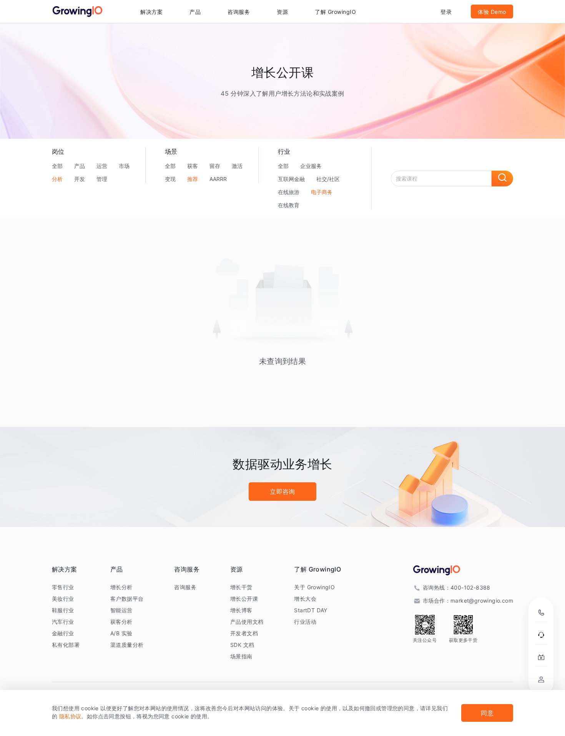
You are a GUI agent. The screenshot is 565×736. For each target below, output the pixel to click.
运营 (101, 166)
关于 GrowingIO (314, 587)
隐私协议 (70, 716)
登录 (446, 11)
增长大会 (305, 598)
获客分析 (121, 621)
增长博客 (241, 610)
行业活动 (305, 621)
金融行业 (63, 633)
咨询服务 (239, 11)
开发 (79, 179)
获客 (192, 166)
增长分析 (121, 587)
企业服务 (311, 166)
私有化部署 (66, 644)
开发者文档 (244, 633)
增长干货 (241, 587)
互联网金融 (291, 179)
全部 (57, 166)
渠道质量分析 (126, 644)
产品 (79, 166)
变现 (170, 179)
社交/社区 (328, 179)
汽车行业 (63, 621)
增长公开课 (244, 598)
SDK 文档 (242, 644)
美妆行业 (63, 598)
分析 (57, 179)
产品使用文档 (246, 621)
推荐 (192, 179)
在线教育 (288, 205)
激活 (237, 166)
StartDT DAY (310, 610)
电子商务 (321, 192)
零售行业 (63, 587)
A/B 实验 (121, 633)
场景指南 (241, 656)
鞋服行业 (63, 610)
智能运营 (121, 610)
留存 (214, 166)
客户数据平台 (126, 598)
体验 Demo (492, 11)
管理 (101, 179)
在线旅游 (288, 192)
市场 (124, 166)
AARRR (218, 179)
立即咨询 (282, 491)
